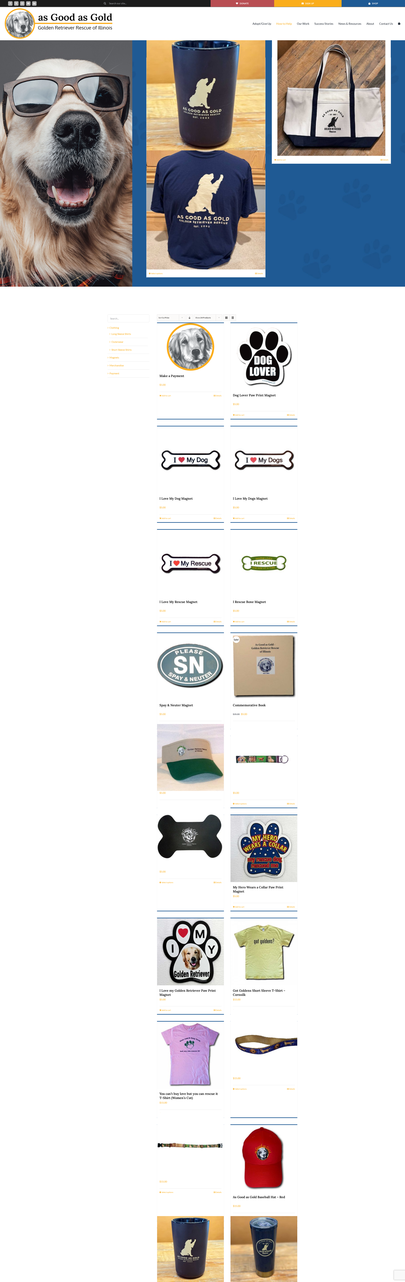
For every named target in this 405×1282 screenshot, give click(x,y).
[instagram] (22, 3)
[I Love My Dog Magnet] (190, 459)
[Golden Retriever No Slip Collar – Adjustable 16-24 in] (190, 1146)
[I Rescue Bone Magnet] (264, 563)
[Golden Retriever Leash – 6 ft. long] (264, 1043)
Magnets (114, 357)
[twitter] (16, 3)
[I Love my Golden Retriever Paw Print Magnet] (190, 951)
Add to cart (281, 160)
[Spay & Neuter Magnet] (190, 666)
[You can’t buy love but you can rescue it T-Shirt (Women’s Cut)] (190, 1055)
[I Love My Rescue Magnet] (190, 563)
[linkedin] (34, 3)
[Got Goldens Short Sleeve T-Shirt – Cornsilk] (264, 951)
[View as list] (233, 318)
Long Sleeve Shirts (121, 333)
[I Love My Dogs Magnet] (264, 459)
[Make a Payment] (190, 347)
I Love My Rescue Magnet (178, 602)
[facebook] (10, 3)
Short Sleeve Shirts (121, 349)
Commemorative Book (249, 705)
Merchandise (116, 365)
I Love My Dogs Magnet (250, 498)
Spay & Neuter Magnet (176, 705)
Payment (114, 373)
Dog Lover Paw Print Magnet (254, 395)
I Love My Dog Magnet (176, 498)
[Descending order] (190, 318)
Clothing (114, 327)
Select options (157, 273)
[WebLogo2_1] (58, 9)
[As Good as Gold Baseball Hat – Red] (264, 1158)
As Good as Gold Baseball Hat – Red (259, 1197)
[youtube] (28, 3)
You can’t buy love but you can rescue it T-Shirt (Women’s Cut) (188, 1096)
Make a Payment (171, 376)
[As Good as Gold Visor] (190, 757)
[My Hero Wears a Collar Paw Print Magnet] (264, 848)
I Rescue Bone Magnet (249, 602)
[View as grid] (226, 318)
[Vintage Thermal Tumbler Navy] (264, 1249)
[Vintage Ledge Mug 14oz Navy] (205, 96)
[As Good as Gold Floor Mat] (190, 836)
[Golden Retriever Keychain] (264, 757)
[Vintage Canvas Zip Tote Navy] (331, 96)
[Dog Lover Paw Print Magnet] (264, 356)
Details (385, 160)
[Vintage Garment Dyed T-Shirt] (205, 209)
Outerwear (117, 341)
